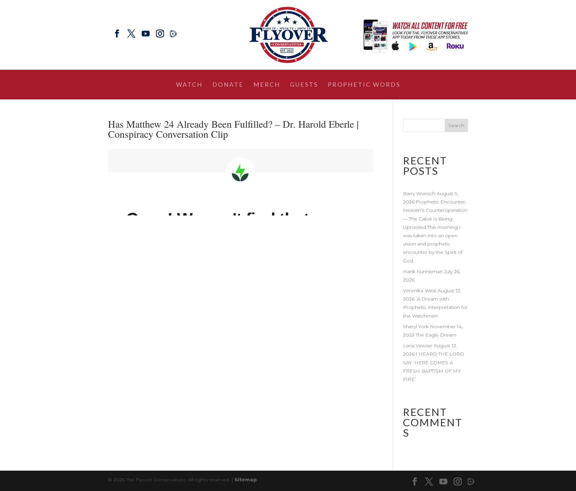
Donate (228, 85)
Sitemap (245, 480)
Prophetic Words (364, 85)
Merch (266, 85)
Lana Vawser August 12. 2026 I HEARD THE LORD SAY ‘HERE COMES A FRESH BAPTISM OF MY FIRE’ (433, 362)
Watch (189, 85)
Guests (304, 85)
